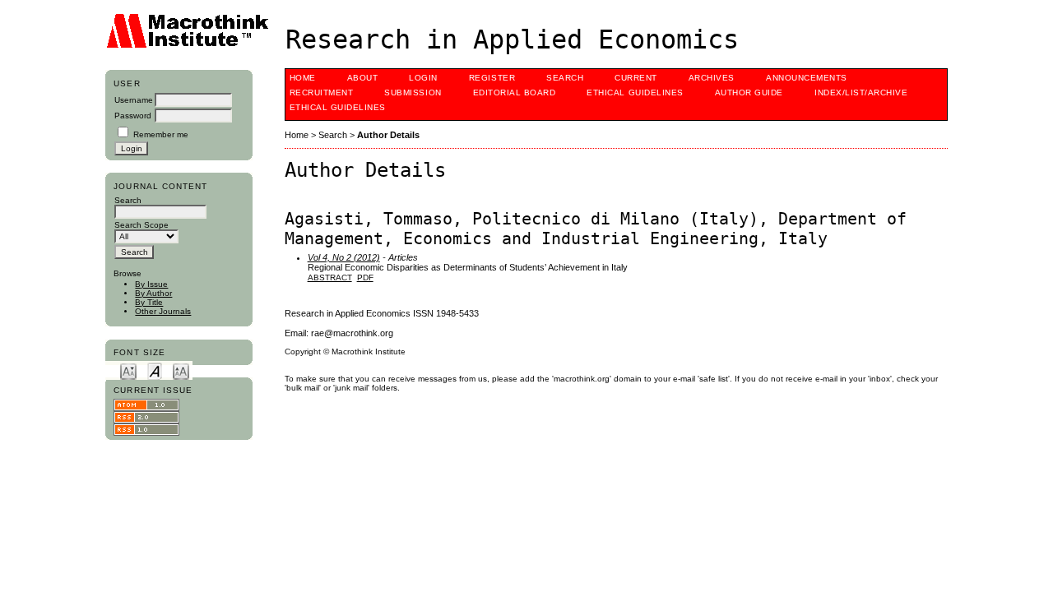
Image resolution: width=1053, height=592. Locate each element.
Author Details (388, 135)
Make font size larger (181, 370)
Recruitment (322, 92)
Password (132, 115)
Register (492, 77)
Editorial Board (514, 92)
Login (423, 77)
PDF (365, 277)
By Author (153, 293)
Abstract (330, 277)
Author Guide (749, 92)
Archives (712, 77)
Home (303, 77)
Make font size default (154, 370)
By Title (149, 302)
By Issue (151, 284)
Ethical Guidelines (635, 92)
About (362, 77)
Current (636, 77)
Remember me (160, 134)
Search (564, 77)
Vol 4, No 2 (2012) (344, 257)
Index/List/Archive (860, 92)
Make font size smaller (128, 370)
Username (133, 99)
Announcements (806, 77)
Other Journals (163, 311)
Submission (412, 92)
